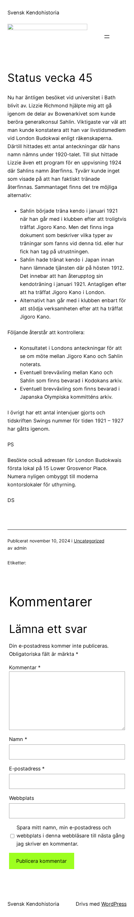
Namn (18, 739)
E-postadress (27, 768)
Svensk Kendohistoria (33, 12)
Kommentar (25, 667)
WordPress (114, 904)
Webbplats (21, 798)
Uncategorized (89, 540)
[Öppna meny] (107, 36)
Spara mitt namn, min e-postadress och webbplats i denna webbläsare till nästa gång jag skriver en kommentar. (71, 835)
